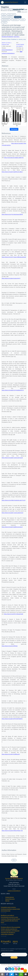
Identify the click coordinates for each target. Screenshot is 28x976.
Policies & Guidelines (7, 17)
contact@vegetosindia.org (8, 53)
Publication (17, 17)
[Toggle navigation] (25, 2)
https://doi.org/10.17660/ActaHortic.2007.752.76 (13, 500)
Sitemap (7, 900)
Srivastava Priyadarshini (7, 36)
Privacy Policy (17, 966)
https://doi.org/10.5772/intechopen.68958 (12, 214)
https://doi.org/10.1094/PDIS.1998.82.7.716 (12, 830)
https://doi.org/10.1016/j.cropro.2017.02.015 (12, 457)
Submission (15, 19)
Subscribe (14, 957)
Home (3, 14)
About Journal (11, 14)
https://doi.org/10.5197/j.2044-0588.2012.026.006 (14, 257)
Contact (4, 22)
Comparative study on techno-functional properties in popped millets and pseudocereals (10, 909)
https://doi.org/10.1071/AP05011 (9, 646)
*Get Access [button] (14, 129)
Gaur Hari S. (16, 36)
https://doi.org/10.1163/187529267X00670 (12, 718)
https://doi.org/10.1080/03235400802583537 (13, 390)
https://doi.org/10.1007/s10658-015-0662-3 (12, 171)
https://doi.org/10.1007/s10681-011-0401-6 (12, 527)
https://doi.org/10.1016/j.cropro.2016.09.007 (12, 512)
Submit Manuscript (10, 899)
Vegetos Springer (9, 897)
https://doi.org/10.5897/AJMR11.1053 (11, 754)
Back (14, 860)
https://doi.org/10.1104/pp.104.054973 (11, 278)
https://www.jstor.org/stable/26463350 (13, 157)
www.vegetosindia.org (7, 49)
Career (22, 19)
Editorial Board (5, 19)
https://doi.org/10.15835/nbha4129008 (13, 614)
